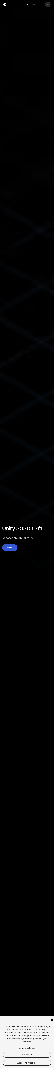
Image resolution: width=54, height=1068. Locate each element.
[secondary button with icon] (48, 4)
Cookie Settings (27, 1048)
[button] (9, 547)
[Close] (52, 1020)
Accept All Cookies (27, 1062)
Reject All (27, 1054)
